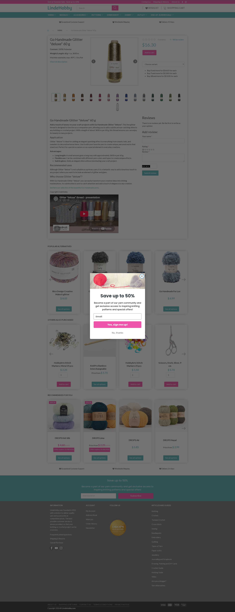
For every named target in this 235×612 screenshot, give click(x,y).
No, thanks (117, 332)
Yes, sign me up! (117, 324)
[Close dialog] (142, 276)
